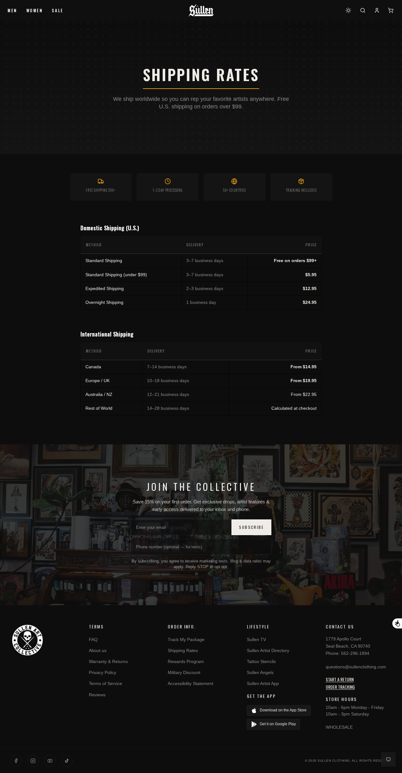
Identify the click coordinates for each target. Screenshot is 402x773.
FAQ (93, 639)
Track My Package (186, 639)
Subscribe (251, 527)
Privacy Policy (102, 672)
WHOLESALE (339, 727)
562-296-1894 (355, 653)
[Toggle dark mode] (348, 10)
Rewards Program (186, 661)
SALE (57, 10)
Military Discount (184, 672)
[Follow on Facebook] (16, 761)
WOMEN (34, 10)
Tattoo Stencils (261, 661)
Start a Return (340, 679)
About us (97, 650)
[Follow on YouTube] (50, 761)
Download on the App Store (283, 710)
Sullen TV (256, 639)
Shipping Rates (183, 650)
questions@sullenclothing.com (356, 666)
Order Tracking (340, 686)
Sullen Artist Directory (268, 650)
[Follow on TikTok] (67, 761)
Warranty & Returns (108, 661)
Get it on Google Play (278, 724)
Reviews (97, 694)
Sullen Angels (260, 672)
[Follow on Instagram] (33, 761)
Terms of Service (105, 683)
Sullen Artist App (263, 683)
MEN (12, 10)
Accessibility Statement (190, 683)
